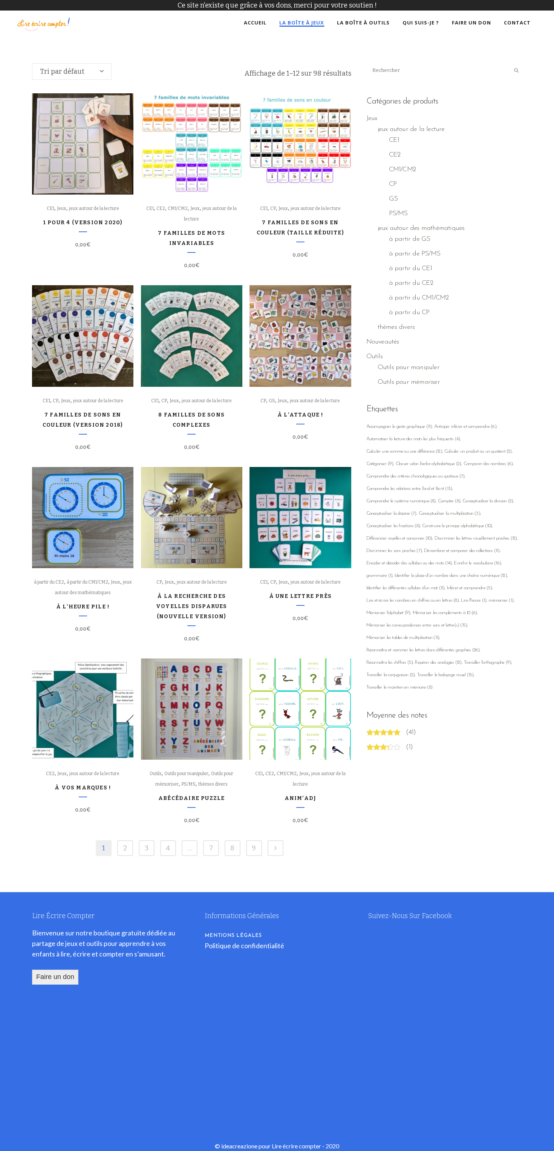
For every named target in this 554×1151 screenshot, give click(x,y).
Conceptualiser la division (487, 501)
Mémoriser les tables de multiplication (402, 637)
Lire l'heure (473, 600)
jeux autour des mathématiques (421, 228)
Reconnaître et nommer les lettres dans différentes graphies (423, 650)
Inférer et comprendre (469, 587)
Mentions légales (233, 935)
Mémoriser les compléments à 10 (445, 612)
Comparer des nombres (488, 463)
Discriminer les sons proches (394, 550)
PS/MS (188, 784)
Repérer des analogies (438, 662)
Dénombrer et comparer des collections (461, 550)
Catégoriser (379, 463)
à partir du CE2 (49, 582)
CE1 (50, 208)
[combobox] (72, 71)
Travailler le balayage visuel (445, 674)
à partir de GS (409, 239)
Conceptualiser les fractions (393, 525)
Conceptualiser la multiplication (449, 513)
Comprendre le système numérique (401, 501)
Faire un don (55, 977)
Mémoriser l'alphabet (388, 612)
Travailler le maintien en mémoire (399, 687)
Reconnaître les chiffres (389, 662)
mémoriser (500, 600)
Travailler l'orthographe (487, 662)
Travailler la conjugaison (390, 674)
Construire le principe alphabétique (457, 525)
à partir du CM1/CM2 (87, 582)
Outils (156, 773)
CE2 (160, 208)
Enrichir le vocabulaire (477, 563)
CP (273, 208)
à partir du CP (409, 312)
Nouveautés (382, 342)
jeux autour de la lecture (94, 208)
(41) (411, 732)
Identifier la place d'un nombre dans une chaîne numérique (451, 575)
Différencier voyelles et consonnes (399, 538)
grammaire (379, 575)
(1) (409, 747)
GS (272, 400)
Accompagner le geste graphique (399, 426)
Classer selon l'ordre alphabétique (428, 463)
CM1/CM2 (178, 208)
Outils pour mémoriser (409, 382)
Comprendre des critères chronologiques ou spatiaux (415, 476)
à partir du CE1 (410, 268)
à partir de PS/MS (414, 254)
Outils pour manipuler (186, 773)
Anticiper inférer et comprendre (465, 426)
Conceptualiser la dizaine (391, 513)
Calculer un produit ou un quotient (478, 451)
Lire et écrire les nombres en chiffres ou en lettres (412, 600)
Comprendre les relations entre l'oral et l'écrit (409, 488)
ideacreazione (239, 1145)
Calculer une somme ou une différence (404, 451)
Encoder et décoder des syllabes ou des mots (409, 563)
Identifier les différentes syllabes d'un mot (405, 587)
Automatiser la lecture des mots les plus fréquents (413, 438)
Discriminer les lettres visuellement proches (476, 538)
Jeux (61, 208)
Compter (449, 501)
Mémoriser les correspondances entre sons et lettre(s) (416, 625)
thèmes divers (213, 784)
